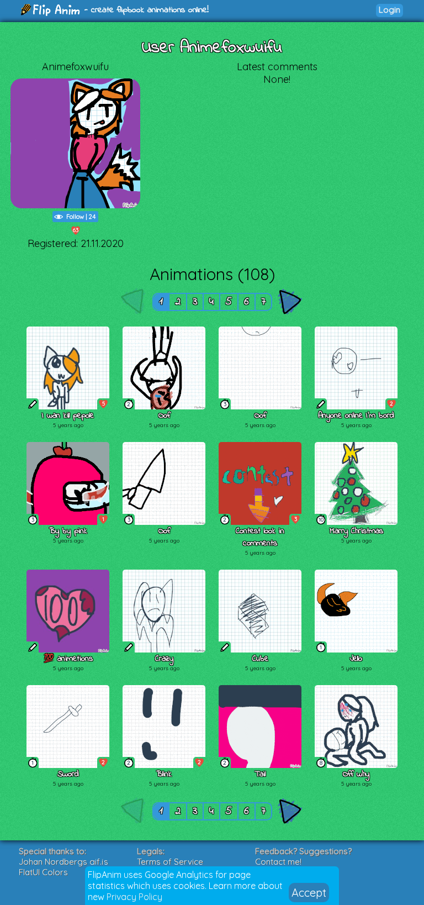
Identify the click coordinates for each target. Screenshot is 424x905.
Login (389, 9)
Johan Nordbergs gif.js (63, 861)
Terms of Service (170, 861)
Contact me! (278, 861)
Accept (309, 892)
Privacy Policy (134, 896)
